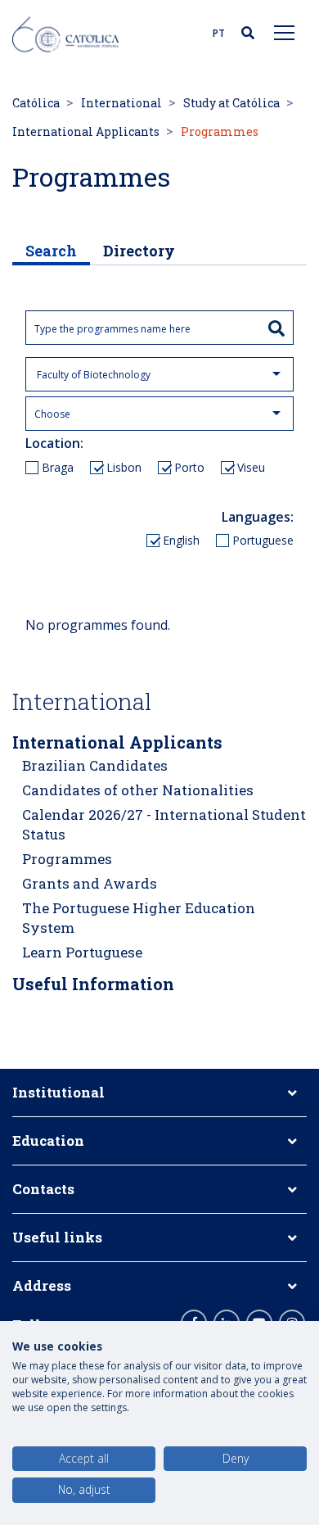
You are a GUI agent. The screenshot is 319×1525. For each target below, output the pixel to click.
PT (219, 33)
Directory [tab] (139, 250)
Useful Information (93, 983)
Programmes (67, 858)
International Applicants (86, 131)
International (121, 103)
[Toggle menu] (285, 32)
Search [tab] (51, 250)
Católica (36, 103)
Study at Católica (231, 103)
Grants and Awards (89, 883)
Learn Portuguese (82, 952)
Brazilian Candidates (95, 765)
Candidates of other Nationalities (138, 790)
